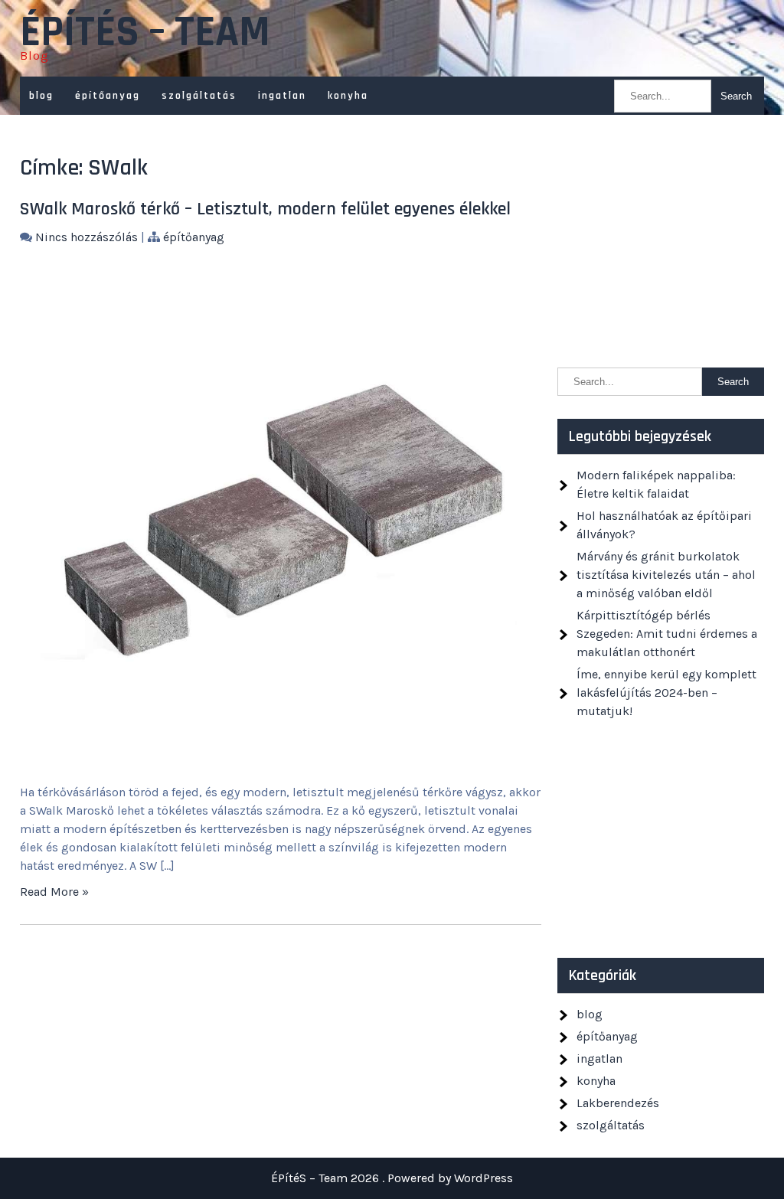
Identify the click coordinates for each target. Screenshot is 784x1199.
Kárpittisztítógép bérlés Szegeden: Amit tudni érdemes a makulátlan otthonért (667, 633)
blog (41, 96)
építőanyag (107, 96)
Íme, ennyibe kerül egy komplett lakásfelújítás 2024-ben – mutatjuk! (666, 692)
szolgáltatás (199, 96)
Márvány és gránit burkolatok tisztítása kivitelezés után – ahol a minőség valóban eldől (666, 574)
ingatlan (282, 96)
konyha (348, 96)
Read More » (54, 891)
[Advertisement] (660, 249)
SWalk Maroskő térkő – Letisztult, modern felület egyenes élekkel (265, 209)
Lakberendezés (618, 1103)
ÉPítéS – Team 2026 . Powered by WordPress (392, 1178)
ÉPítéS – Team (145, 32)
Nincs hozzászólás (86, 237)
